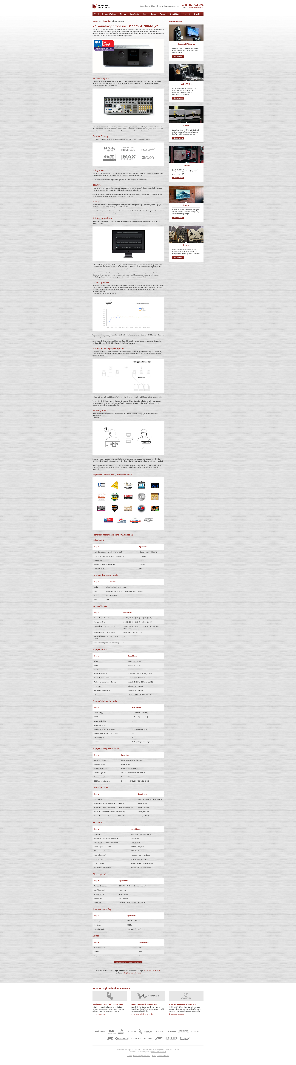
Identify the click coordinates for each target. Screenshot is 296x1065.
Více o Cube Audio (100, 1014)
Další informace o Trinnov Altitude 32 (128, 962)
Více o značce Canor (177, 1014)
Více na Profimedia (163, 1056)
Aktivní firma (146, 1056)
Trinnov (129, 1056)
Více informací (178, 56)
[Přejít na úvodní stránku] (101, 6)
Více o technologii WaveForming (143, 1014)
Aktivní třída (137, 1056)
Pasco (154, 1056)
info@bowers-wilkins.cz (196, 8)
